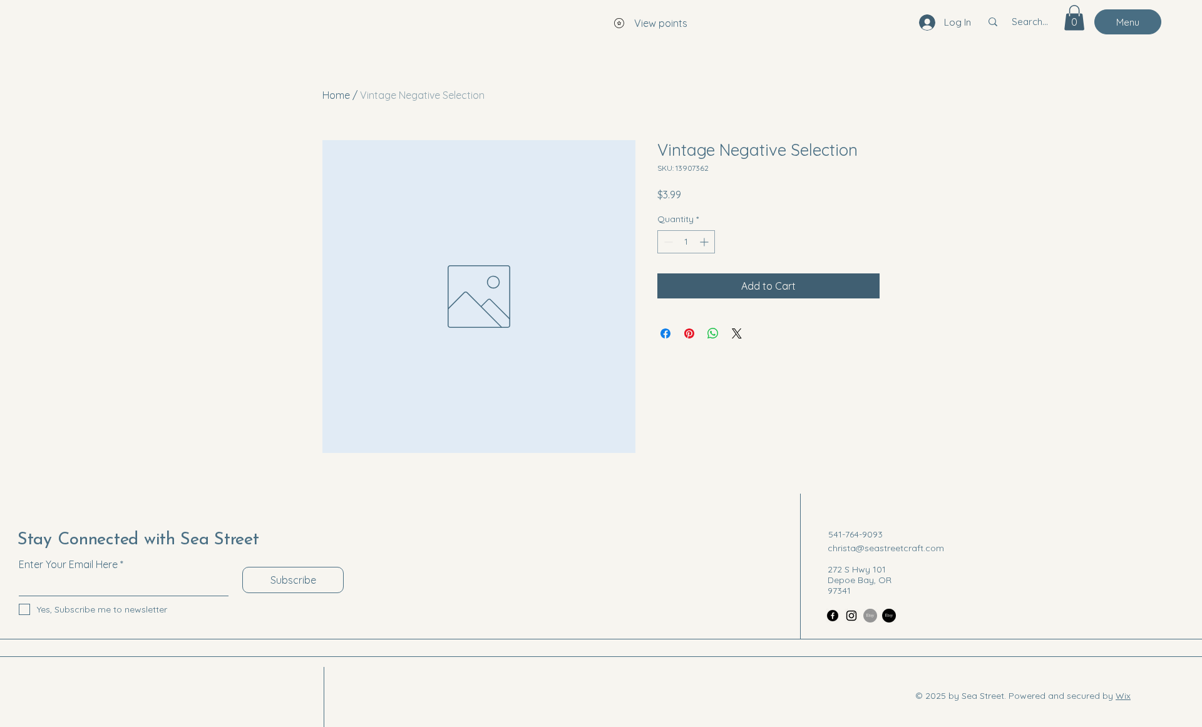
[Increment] (705, 242)
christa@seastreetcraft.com (886, 548)
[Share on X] (736, 333)
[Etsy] (870, 616)
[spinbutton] (686, 242)
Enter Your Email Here (68, 564)
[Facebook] (833, 616)
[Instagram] (851, 616)
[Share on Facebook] (665, 333)
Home (336, 95)
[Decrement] (667, 242)
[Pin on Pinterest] (689, 333)
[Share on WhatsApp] (713, 333)
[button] (1074, 18)
